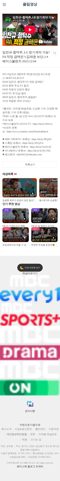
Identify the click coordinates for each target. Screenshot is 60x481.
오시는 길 (36, 439)
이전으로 (25, 424)
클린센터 (40, 429)
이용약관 (54, 429)
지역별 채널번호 (48, 434)
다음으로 (35, 424)
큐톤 (32, 434)
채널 (30, 273)
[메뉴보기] (4, 4)
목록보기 (30, 164)
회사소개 (6, 429)
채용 (24, 439)
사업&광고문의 (23, 429)
